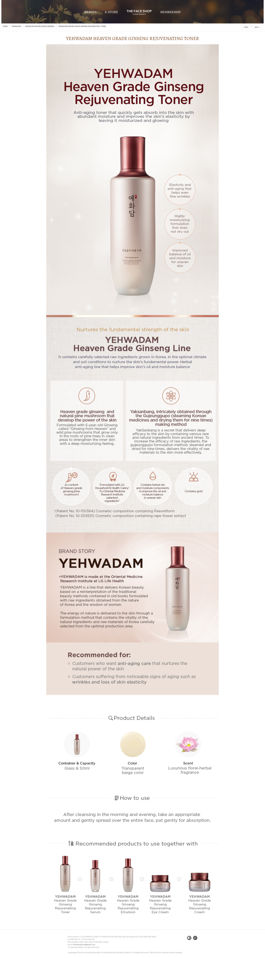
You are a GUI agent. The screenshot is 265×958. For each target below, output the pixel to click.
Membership (170, 12)
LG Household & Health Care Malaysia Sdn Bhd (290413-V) (107, 952)
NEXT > (257, 27)
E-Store (111, 12)
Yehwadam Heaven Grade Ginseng (39, 26)
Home (5, 26)
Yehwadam (16, 26)
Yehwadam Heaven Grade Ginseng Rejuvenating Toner (82, 26)
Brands (90, 12)
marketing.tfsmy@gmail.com (84, 944)
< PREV (245, 27)
